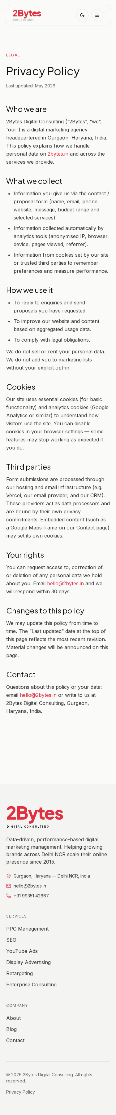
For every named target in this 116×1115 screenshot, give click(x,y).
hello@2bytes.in (65, 583)
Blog (11, 1029)
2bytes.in (58, 154)
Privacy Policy (20, 1092)
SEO (11, 940)
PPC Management (27, 929)
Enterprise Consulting (31, 984)
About (13, 1018)
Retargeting (19, 973)
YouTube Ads (22, 951)
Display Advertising (28, 962)
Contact (15, 1040)
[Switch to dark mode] (82, 15)
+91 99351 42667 (31, 895)
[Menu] (97, 15)
